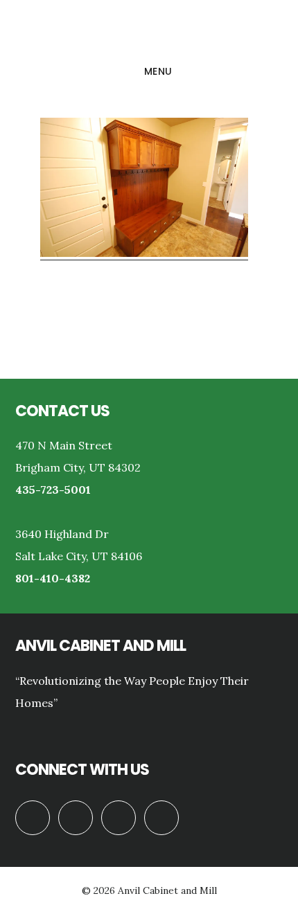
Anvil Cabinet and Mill (149, 30)
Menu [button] (158, 71)
